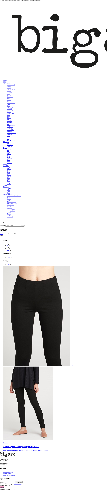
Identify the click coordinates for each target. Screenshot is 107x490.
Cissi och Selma (11, 89)
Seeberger (9, 131)
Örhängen (12, 209)
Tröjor (8, 172)
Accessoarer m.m (7, 194)
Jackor (8, 179)
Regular (9, 149)
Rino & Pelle (10, 130)
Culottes (9, 154)
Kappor (9, 188)
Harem (8, 161)
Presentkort (10, 217)
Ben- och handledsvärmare (14, 196)
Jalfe (8, 101)
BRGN (9, 88)
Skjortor (9, 176)
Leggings (9, 158)
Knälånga (9, 146)
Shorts (8, 160)
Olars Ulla (9, 121)
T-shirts (9, 169)
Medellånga (10, 145)
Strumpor (9, 206)
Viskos (8, 257)
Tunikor (9, 175)
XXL (8, 250)
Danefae (9, 91)
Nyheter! (5, 80)
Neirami (9, 118)
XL (7, 248)
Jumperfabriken (11, 103)
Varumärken (6, 83)
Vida (8, 151)
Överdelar (6, 166)
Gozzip (9, 95)
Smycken (9, 208)
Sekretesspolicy (7, 473)
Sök (23, 225)
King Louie (10, 107)
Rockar (9, 182)
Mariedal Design (11, 113)
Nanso (8, 116)
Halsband (12, 211)
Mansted (9, 112)
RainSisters (10, 127)
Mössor (9, 199)
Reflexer (9, 212)
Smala (8, 152)
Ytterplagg (6, 187)
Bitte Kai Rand (11, 85)
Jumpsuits (9, 163)
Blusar (8, 173)
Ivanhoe (9, 100)
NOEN (9, 119)
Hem (1, 234)
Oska (8, 124)
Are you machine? (5, 485)
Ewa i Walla (10, 92)
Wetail (14, 489)
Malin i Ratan (10, 110)
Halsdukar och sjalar (12, 203)
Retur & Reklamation (9, 475)
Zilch (8, 139)
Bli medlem (19, 482)
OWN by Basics (11, 125)
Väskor (9, 214)
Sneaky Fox (10, 134)
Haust (8, 98)
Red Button (10, 128)
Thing (8, 137)
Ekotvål (9, 215)
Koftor (8, 178)
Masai (8, 115)
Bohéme (9, 86)
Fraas (8, 94)
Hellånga (9, 143)
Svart (8, 264)
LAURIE (9, 109)
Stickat (5, 185)
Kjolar (5, 164)
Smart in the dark (11, 133)
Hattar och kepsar (11, 202)
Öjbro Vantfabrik (11, 140)
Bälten (8, 197)
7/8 (7, 155)
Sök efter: (2, 225)
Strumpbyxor (10, 205)
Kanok (8, 106)
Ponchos (9, 184)
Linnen (8, 167)
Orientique (9, 122)
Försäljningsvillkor (8, 472)
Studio (8, 136)
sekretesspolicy (18, 484)
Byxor (5, 148)
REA (4, 82)
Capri (8, 157)
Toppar (8, 170)
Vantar (8, 200)
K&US (8, 104)
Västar (8, 181)
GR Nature (10, 97)
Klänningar (6, 142)
